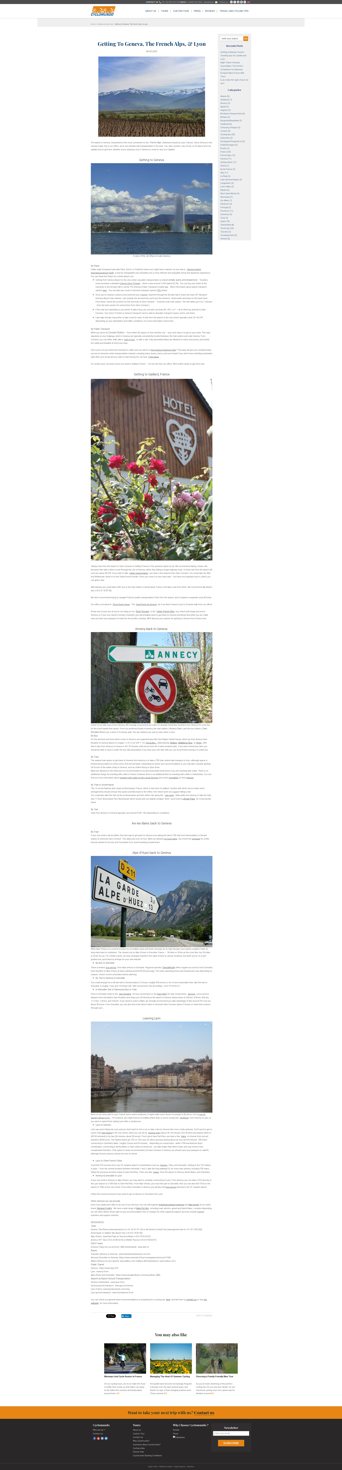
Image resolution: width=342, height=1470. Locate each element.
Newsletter (210, 2)
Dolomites (225, 138)
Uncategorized (227, 235)
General (223, 159)
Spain (223, 221)
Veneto (223, 238)
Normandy (225, 197)
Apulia (223, 106)
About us (151, 8)
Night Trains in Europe (230, 62)
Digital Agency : (180, 1466)
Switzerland (225, 225)
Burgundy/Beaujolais (229, 120)
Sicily (222, 218)
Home (93, 24)
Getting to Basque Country (232, 52)
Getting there (226, 162)
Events (223, 148)
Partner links (138, 1452)
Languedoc (225, 183)
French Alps (225, 155)
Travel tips (225, 228)
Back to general (204, 1316)
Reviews (210, 8)
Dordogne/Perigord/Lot (231, 141)
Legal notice (153, 1466)
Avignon (224, 110)
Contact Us (138, 1437)
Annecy (223, 103)
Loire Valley (225, 186)
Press (197, 8)
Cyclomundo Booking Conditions (147, 1455)
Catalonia (224, 124)
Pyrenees (224, 214)
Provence (224, 211)
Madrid (223, 190)
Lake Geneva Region (229, 179)
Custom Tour (181, 8)
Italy (222, 172)
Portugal (224, 207)
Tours (165, 8)
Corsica (223, 131)
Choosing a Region (228, 127)
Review (176, 1430)
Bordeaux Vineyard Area (231, 113)
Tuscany (224, 232)
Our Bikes (224, 200)
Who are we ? (99, 1430)
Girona (223, 166)
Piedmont (224, 204)
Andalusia (224, 99)
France (223, 152)
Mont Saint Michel (228, 193)
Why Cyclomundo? (141, 1441)
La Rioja (223, 176)
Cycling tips (225, 134)
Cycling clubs (139, 1448)
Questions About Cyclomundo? (147, 1444)
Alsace (223, 96)
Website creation (166, 1466)
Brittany (223, 117)
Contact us (204, 1412)
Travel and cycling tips (234, 8)
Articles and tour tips (105, 24)
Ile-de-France (226, 169)
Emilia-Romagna (227, 145)
